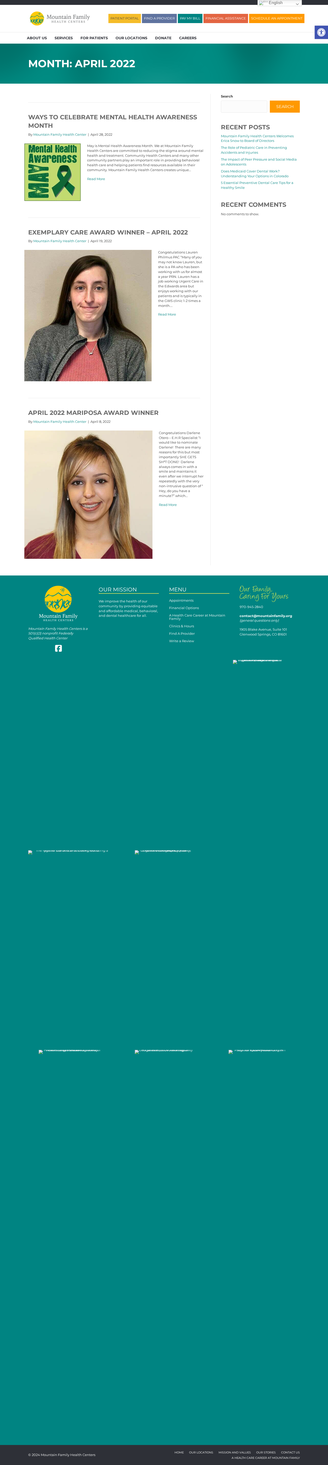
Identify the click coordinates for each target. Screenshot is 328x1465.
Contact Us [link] (290, 1452)
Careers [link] (188, 38)
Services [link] (64, 38)
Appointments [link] (181, 600)
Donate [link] (163, 38)
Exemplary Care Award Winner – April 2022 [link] (108, 232)
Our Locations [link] (131, 38)
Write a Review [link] (181, 641)
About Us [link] (37, 38)
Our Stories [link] (266, 1452)
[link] (321, 32)
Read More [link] (96, 179)
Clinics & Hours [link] (181, 626)
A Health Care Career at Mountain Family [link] (197, 617)
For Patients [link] (94, 38)
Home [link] (179, 1452)
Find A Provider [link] (182, 634)
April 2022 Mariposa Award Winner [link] (93, 412)
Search (227, 96)
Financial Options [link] (184, 608)
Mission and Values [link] (235, 1452)
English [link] (275, 3)
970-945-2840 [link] (251, 607)
